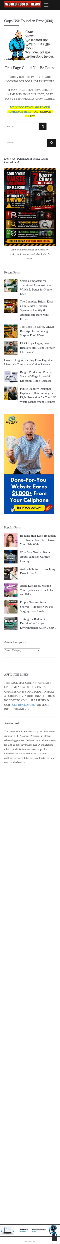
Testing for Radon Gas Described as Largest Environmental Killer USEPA (38, 623)
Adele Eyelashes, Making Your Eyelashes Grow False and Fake (37, 590)
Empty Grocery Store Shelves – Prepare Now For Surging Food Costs (36, 607)
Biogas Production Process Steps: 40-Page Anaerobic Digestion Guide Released (36, 376)
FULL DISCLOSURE (23, 704)
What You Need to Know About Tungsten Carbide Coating (35, 557)
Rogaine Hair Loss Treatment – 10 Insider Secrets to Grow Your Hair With (38, 540)
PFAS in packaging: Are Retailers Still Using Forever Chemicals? (37, 348)
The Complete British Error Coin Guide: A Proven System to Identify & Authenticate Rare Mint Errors (36, 310)
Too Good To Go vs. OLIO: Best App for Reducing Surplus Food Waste (37, 331)
